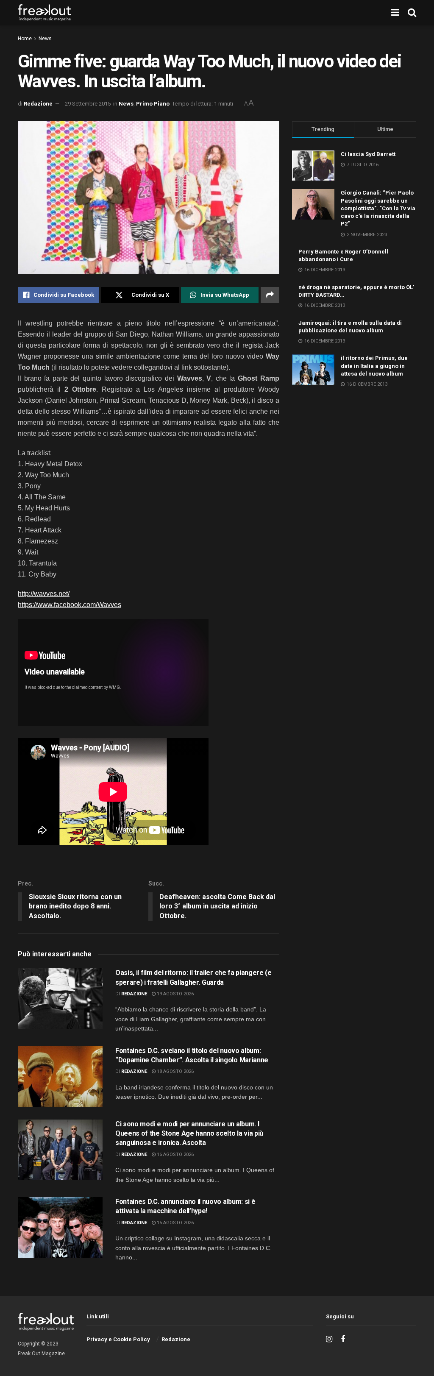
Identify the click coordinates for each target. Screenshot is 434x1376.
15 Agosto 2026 (175, 1223)
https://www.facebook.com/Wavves (69, 604)
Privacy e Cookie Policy (118, 1339)
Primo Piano (153, 103)
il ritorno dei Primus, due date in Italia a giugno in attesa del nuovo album (374, 365)
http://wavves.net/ (44, 593)
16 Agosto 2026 (175, 1154)
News (45, 39)
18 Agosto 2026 (175, 1071)
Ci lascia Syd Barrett (368, 154)
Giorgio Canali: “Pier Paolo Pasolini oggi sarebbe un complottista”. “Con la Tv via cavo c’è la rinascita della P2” (378, 208)
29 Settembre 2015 (88, 103)
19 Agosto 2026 (175, 994)
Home (25, 39)
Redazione (38, 103)
